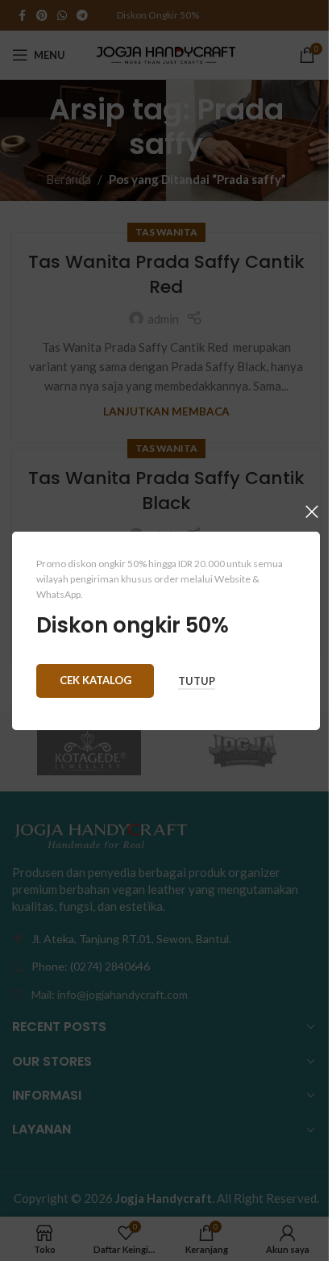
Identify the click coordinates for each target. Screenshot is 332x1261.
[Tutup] (312, 511)
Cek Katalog (95, 679)
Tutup (196, 681)
